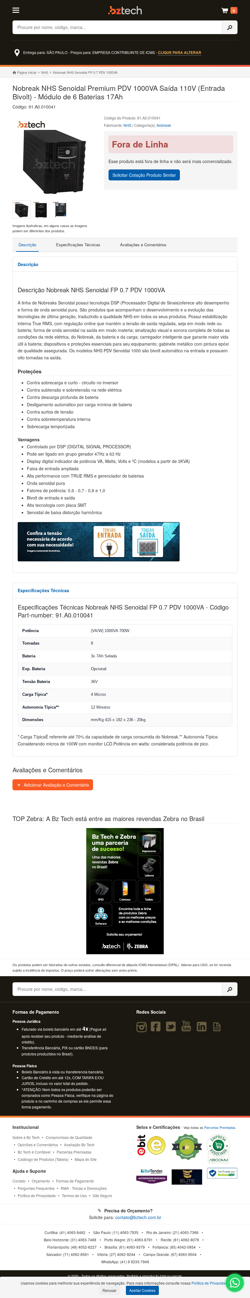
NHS (44, 72)
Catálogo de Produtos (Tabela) (43, 1159)
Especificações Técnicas (78, 244)
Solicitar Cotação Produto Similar (144, 175)
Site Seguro (102, 1195)
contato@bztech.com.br (138, 1217)
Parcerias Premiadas (74, 1151)
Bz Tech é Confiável (34, 1151)
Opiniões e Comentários (38, 1144)
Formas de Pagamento (75, 1180)
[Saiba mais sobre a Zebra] (125, 891)
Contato (19, 1180)
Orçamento (41, 1180)
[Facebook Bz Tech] (156, 1029)
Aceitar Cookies (142, 1290)
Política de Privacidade (37, 1195)
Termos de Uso (74, 1195)
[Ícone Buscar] (230, 27)
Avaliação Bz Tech (79, 1144)
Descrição (27, 244)
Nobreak (164, 125)
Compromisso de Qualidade (69, 1137)
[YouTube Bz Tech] (187, 1029)
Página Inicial (26, 72)
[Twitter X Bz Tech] (172, 1029)
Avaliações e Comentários (143, 244)
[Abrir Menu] (27, 9)
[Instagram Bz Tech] (142, 1029)
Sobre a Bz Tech (26, 1137)
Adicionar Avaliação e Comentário (56, 785)
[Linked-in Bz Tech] (203, 1029)
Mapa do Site (86, 1159)
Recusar (109, 1290)
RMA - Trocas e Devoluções (84, 1188)
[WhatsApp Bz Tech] (235, 1283)
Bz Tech (125, 10)
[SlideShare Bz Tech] (218, 1029)
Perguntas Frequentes (36, 1188)
